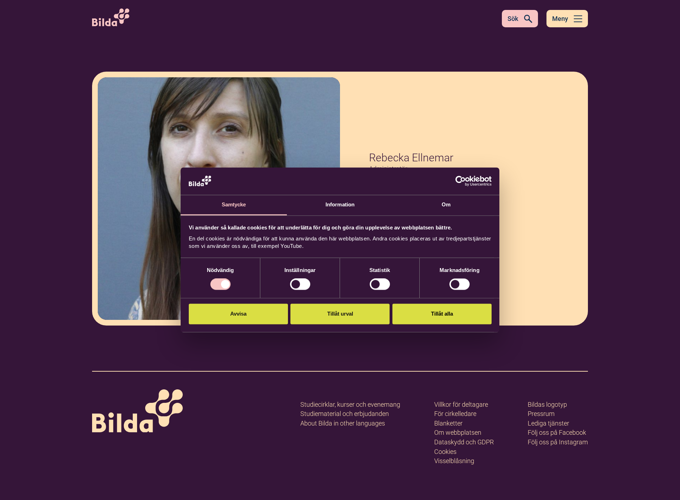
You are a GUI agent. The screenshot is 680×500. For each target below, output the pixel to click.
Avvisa (238, 314)
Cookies (445, 451)
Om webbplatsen (457, 432)
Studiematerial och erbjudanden (344, 413)
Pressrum (541, 413)
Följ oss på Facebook (557, 432)
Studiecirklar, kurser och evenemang (350, 404)
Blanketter (448, 423)
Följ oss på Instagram (558, 442)
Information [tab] (340, 204)
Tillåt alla (442, 314)
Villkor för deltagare (461, 404)
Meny (560, 18)
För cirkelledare (455, 413)
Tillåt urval (340, 314)
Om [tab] (446, 204)
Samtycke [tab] (234, 204)
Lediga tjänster (548, 423)
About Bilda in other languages (342, 423)
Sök (513, 18)
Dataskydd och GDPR (464, 442)
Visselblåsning (454, 461)
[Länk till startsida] (137, 412)
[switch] (300, 284)
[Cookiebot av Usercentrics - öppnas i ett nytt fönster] (461, 181)
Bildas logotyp (547, 404)
